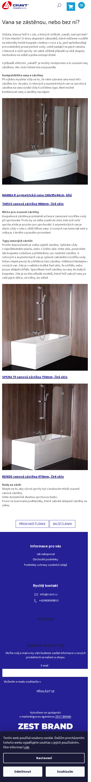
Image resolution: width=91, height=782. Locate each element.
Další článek (62, 524)
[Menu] (81, 5)
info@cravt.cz (49, 595)
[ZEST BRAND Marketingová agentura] (45, 726)
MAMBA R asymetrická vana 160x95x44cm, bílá (37, 195)
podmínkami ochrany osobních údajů (64, 682)
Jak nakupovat (45, 554)
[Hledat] (59, 5)
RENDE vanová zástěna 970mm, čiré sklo (33, 476)
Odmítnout (22, 771)
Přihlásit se (46, 691)
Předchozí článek (32, 524)
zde (26, 747)
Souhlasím (65, 771)
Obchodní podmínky (45, 560)
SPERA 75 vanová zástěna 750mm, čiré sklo (35, 377)
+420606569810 (48, 601)
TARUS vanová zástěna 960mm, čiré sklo (33, 204)
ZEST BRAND (63, 717)
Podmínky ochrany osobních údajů (45, 565)
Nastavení (44, 758)
